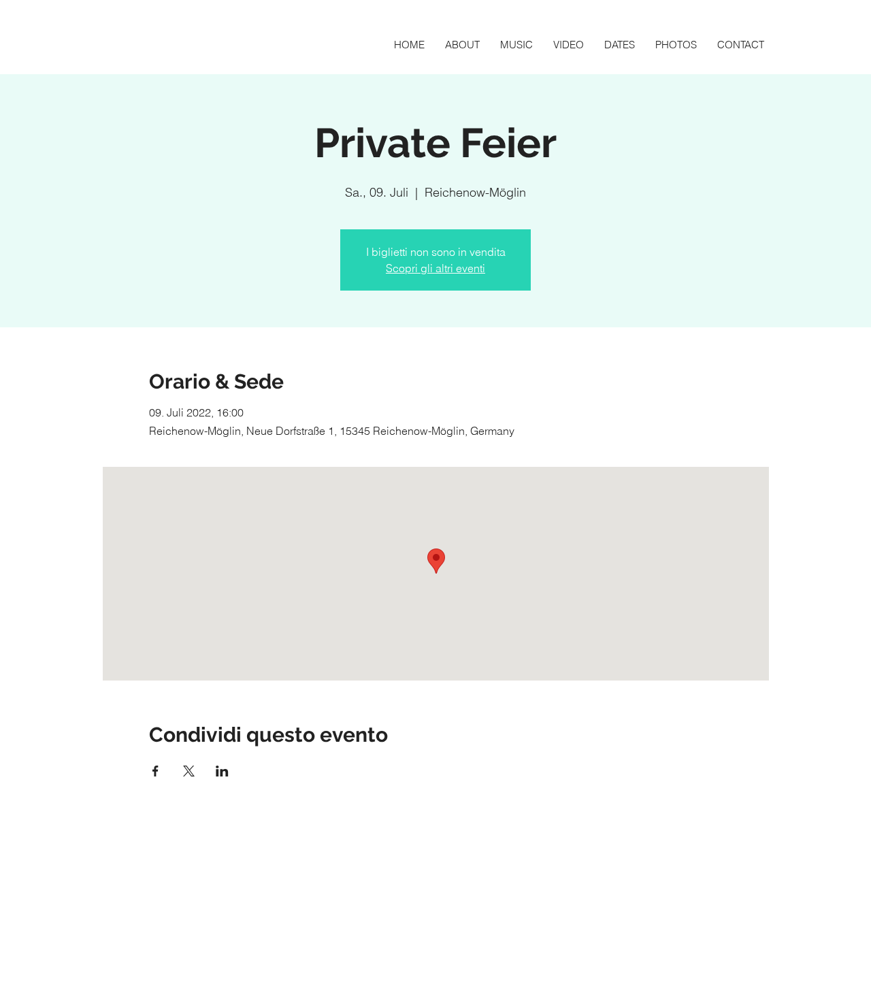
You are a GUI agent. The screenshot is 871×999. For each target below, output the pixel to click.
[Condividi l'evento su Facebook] (155, 771)
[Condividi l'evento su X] (188, 771)
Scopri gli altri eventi (435, 268)
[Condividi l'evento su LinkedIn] (222, 771)
